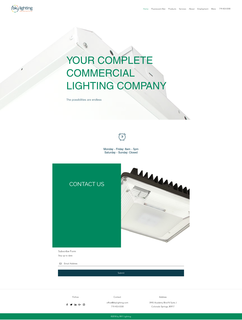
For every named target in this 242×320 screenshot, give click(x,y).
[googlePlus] (79, 304)
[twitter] (71, 304)
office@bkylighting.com (117, 302)
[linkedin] (75, 304)
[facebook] (67, 304)
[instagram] (83, 304)
